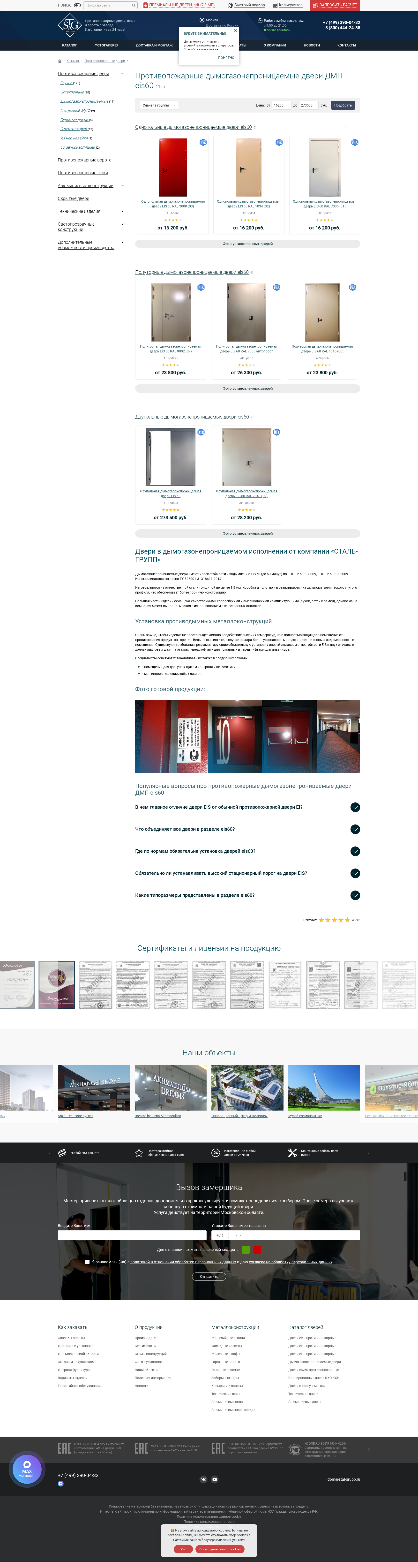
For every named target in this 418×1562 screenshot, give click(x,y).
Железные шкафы (225, 1354)
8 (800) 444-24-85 (342, 27)
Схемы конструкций (151, 1354)
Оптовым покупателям (76, 1362)
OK (183, 1549)
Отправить (209, 1276)
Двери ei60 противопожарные (312, 1338)
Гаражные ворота (225, 1362)
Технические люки (225, 1394)
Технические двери (303, 1394)
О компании (275, 45)
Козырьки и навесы (227, 1386)
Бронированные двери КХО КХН (313, 1378)
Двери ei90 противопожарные (312, 1354)
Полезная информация (153, 1378)
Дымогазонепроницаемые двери (314, 1362)
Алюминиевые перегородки (233, 1410)
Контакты (346, 45)
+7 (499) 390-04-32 (341, 22)
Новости (312, 45)
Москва (212, 20)
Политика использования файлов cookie (209, 1516)
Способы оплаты (71, 1338)
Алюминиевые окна (227, 1402)
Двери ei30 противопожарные (312, 1346)
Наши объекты (146, 1370)
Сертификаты (146, 1346)
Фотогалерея (106, 45)
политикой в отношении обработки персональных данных (183, 1262)
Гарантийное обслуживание (80, 1386)
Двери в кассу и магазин (308, 1386)
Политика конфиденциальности (209, 1522)
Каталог (69, 45)
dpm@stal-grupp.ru (344, 1479)
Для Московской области (78, 1354)
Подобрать (343, 105)
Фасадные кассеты (226, 1346)
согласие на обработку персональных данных (290, 1262)
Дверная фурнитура (74, 1370)
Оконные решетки (225, 1370)
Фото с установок (149, 1362)
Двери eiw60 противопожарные (313, 1370)
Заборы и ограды (225, 1378)
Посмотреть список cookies (220, 1549)
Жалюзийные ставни (228, 1338)
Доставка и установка (76, 1346)
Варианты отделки (73, 1378)
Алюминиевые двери (304, 1402)
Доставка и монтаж (154, 45)
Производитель (147, 1338)
